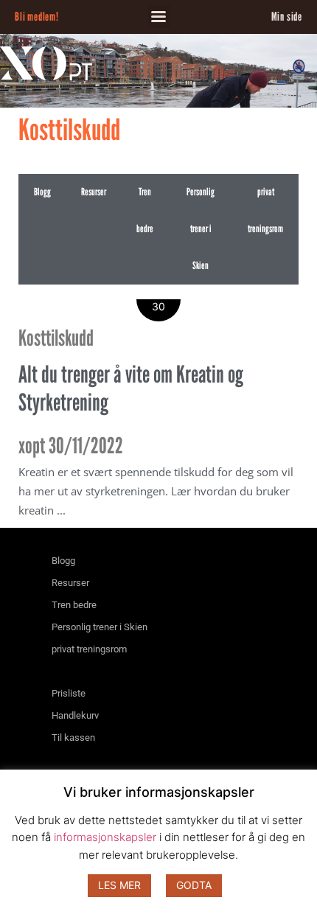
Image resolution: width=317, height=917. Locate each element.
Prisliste (69, 693)
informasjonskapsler (105, 837)
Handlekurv (75, 715)
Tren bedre (144, 210)
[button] (158, 16)
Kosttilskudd (56, 338)
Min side (286, 17)
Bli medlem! (37, 17)
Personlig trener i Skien (201, 229)
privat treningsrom (265, 210)
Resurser (93, 192)
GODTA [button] (194, 885)
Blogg (42, 192)
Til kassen (73, 737)
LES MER (119, 885)
